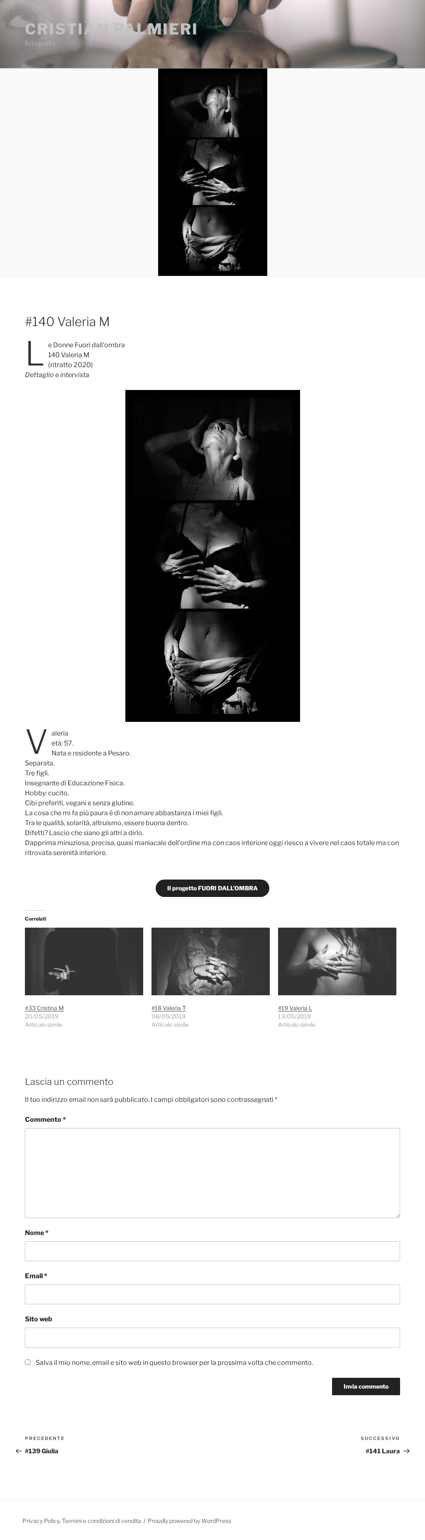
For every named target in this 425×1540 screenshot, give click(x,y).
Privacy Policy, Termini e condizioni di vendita (81, 1520)
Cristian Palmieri (111, 29)
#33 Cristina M (44, 1007)
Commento (45, 1119)
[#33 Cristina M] (84, 961)
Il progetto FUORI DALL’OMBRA (212, 888)
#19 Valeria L (295, 1007)
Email (36, 1276)
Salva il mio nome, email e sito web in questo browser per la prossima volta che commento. (174, 1363)
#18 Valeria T (168, 1007)
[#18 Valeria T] (210, 961)
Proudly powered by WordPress (189, 1520)
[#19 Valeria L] (337, 961)
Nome (37, 1233)
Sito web (38, 1319)
